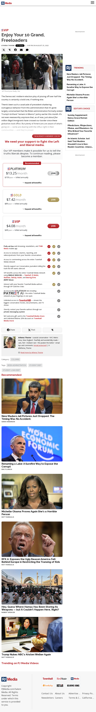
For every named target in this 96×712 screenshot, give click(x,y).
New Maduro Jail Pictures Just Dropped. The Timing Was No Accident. (28, 417)
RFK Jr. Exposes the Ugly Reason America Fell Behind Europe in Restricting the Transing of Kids (31, 560)
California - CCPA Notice (88, 697)
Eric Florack (7, 469)
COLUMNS (15, 359)
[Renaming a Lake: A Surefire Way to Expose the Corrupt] (32, 443)
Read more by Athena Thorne (31, 352)
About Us (60, 693)
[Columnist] (10, 342)
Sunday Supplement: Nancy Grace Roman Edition (78, 118)
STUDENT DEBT (35, 365)
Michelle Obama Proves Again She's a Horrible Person (29, 513)
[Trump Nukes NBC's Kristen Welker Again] (32, 634)
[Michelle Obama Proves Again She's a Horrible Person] (32, 491)
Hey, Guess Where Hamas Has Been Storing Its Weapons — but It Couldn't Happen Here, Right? (30, 608)
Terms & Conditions (75, 697)
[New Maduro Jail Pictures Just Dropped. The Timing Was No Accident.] (32, 395)
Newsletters (47, 697)
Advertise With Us (75, 693)
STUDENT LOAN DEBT (11, 370)
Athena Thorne (8, 46)
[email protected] (40, 345)
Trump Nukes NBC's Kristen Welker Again (26, 654)
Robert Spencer (8, 612)
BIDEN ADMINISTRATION (16, 365)
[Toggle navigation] (92, 3)
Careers (59, 697)
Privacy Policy (88, 693)
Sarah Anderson (8, 422)
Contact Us (47, 693)
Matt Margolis (8, 517)
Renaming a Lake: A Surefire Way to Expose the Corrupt (30, 465)
